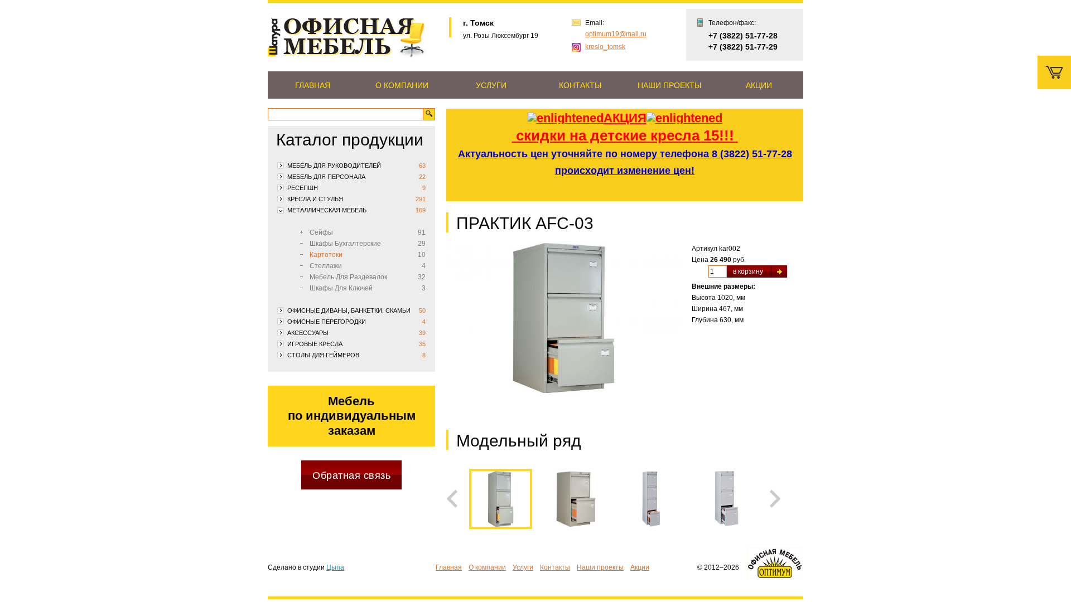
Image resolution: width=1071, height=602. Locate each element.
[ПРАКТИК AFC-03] (563, 328)
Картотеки (326, 255)
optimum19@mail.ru (616, 34)
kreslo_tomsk (605, 47)
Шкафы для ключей (341, 288)
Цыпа (335, 567)
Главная (312, 85)
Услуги (491, 85)
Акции (759, 85)
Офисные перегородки (326, 321)
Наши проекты (669, 85)
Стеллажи (326, 266)
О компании (401, 85)
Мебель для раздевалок (348, 277)
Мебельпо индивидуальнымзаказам (352, 416)
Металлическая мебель (326, 210)
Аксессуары (308, 332)
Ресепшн (302, 188)
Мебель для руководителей (334, 165)
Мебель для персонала (326, 176)
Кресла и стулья (315, 199)
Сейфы (321, 232)
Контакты (580, 85)
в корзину (748, 271)
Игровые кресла (314, 344)
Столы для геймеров (323, 355)
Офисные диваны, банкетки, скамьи (349, 310)
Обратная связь (351, 475)
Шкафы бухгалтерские (345, 243)
